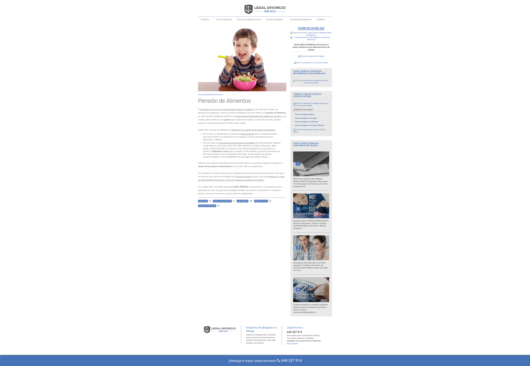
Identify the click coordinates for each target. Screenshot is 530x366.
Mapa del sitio (292, 344)
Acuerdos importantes (300, 19)
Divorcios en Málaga (311, 28)
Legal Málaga (208, 95)
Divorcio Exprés (223, 19)
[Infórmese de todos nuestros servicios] (311, 83)
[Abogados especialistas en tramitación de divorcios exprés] (311, 106)
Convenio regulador (274, 19)
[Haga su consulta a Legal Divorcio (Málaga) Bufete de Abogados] (311, 35)
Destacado (218, 95)
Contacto (320, 19)
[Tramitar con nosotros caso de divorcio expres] (311, 132)
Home (200, 95)
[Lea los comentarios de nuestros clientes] (311, 63)
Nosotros (205, 19)
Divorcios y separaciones (248, 19)
